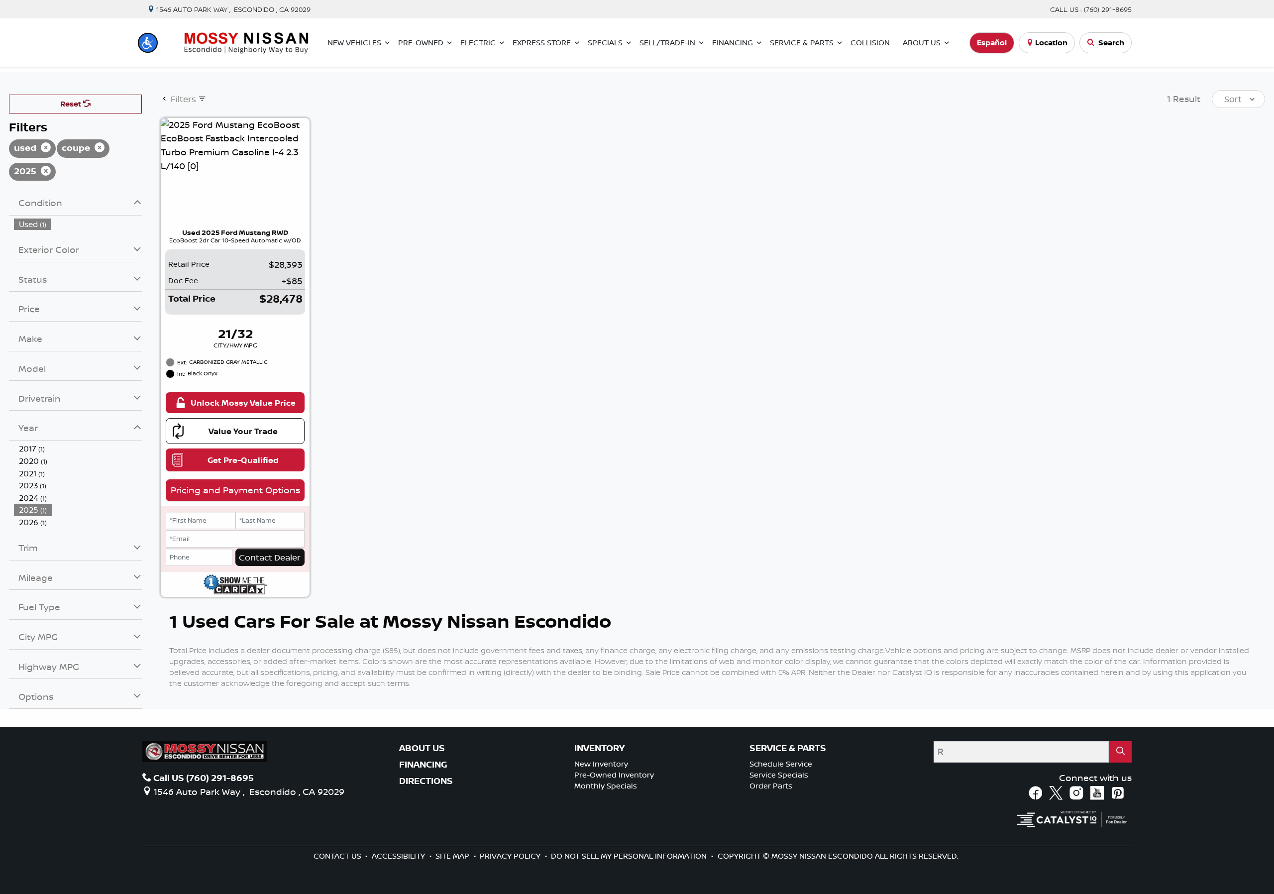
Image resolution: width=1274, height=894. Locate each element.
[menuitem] (78, 224)
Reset (71, 104)
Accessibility (399, 856)
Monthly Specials (605, 786)
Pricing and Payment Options (235, 489)
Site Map (453, 856)
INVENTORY (599, 748)
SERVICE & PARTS (787, 748)
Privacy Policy (511, 856)
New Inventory (601, 764)
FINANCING (423, 765)
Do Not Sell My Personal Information (630, 856)
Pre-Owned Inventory (614, 775)
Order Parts (770, 786)
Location (1051, 42)
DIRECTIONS (426, 781)
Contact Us (338, 856)
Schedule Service (780, 764)
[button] (148, 43)
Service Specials (778, 775)
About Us (422, 748)
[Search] (1120, 752)
